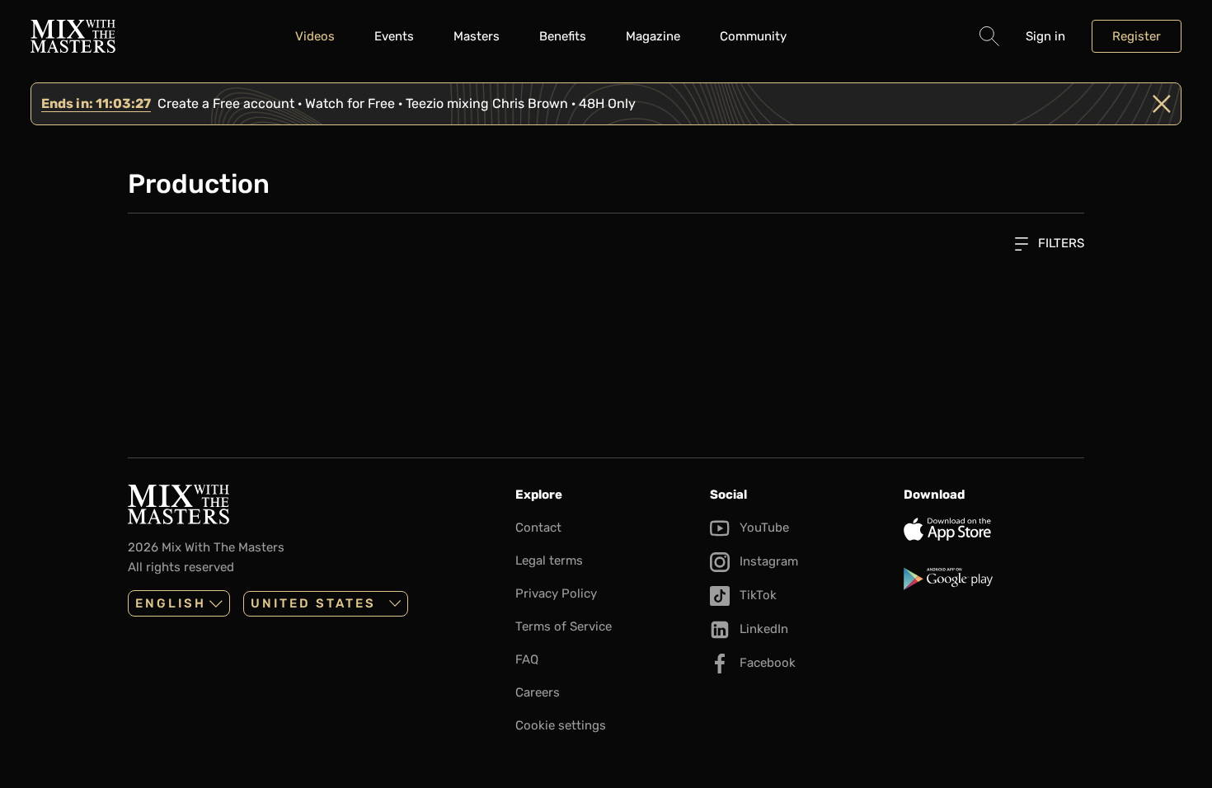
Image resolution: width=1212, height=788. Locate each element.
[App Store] (994, 529)
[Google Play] (994, 578)
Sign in (1045, 36)
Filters (1059, 243)
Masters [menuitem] (476, 36)
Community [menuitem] (753, 36)
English (170, 603)
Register (1136, 36)
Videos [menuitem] (315, 36)
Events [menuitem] (394, 36)
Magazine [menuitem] (653, 36)
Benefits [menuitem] (562, 36)
